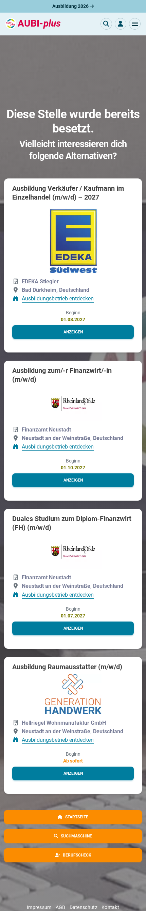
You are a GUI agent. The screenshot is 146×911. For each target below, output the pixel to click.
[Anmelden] (120, 24)
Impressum (39, 907)
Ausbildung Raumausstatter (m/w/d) (67, 667)
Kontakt (110, 907)
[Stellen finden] (106, 24)
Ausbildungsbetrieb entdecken (58, 299)
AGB (61, 907)
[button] (135, 24)
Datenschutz (83, 907)
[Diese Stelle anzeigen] (73, 238)
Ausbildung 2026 (71, 6)
